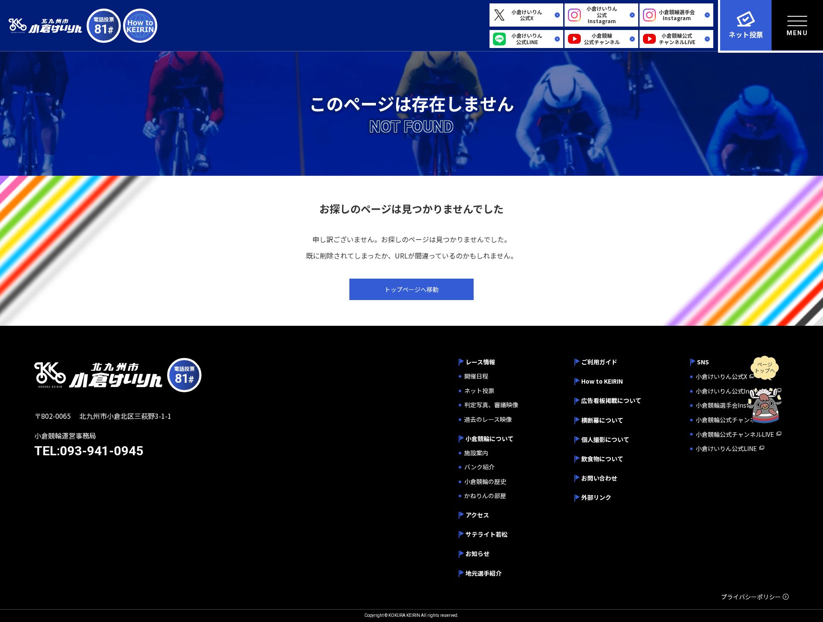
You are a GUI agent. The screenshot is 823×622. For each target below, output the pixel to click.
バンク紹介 (479, 467)
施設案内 (476, 453)
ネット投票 (479, 391)
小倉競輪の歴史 (485, 482)
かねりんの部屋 (485, 496)
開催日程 (476, 376)
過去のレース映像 (488, 419)
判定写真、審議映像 (491, 405)
